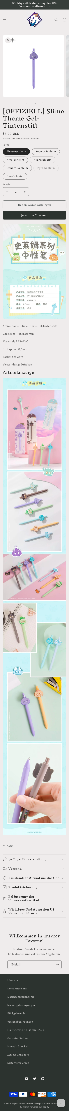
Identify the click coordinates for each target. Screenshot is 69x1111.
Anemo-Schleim (46, 151)
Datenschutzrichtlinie (20, 996)
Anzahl (6, 184)
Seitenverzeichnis (18, 1062)
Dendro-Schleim (17, 168)
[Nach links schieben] (26, 103)
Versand (6, 139)
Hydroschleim (42, 159)
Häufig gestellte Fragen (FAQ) (25, 1030)
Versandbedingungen (20, 1021)
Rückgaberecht (16, 1013)
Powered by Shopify (39, 1107)
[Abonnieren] (57, 964)
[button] (5, 20)
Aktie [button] (10, 846)
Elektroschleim (16, 151)
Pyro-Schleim (48, 168)
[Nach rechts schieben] (43, 103)
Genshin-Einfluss (18, 1038)
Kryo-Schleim (15, 159)
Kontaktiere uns (17, 988)
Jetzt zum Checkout (34, 215)
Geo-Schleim (15, 176)
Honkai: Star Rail (18, 1046)
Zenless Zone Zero (18, 1054)
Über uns (12, 980)
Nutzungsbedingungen (21, 1005)
